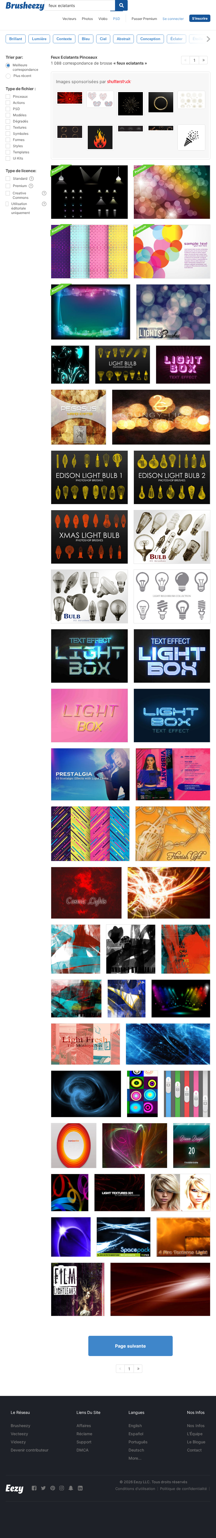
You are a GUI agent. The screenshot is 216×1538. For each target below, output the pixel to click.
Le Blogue (196, 1441)
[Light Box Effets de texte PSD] (183, 364)
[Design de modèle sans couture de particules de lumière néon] (89, 252)
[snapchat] (70, 1488)
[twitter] (43, 1488)
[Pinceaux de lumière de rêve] (191, 1145)
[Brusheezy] (25, 6)
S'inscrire (200, 18)
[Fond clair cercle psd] (172, 252)
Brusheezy (20, 1425)
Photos (87, 19)
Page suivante (130, 1346)
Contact (194, 1450)
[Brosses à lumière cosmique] (134, 1145)
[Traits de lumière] (75, 949)
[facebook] (34, 1488)
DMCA (82, 1450)
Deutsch (136, 1450)
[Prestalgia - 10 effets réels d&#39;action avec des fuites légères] (90, 774)
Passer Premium (144, 19)
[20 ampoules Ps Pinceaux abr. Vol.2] (89, 596)
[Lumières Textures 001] (119, 1192)
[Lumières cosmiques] (86, 893)
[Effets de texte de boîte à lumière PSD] (89, 656)
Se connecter (173, 19)
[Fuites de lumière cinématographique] (78, 1289)
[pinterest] (52, 1488)
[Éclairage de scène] (180, 998)
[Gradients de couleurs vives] (142, 1093)
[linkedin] (80, 1488)
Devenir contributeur (29, 1450)
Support (83, 1441)
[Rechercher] (121, 5)
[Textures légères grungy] (161, 417)
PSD (116, 19)
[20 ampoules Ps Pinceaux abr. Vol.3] (172, 537)
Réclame (84, 1433)
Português (138, 1441)
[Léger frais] (85, 1044)
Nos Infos (196, 1425)
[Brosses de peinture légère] (70, 1192)
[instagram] (61, 1488)
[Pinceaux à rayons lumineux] (71, 1237)
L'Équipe (194, 1433)
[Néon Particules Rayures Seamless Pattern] (90, 833)
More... (135, 1458)
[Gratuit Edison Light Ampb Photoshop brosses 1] (89, 477)
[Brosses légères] (173, 312)
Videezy (18, 1441)
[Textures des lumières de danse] (78, 417)
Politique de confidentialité (183, 1488)
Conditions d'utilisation (135, 1488)
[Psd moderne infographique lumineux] (187, 1093)
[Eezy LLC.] (14, 1488)
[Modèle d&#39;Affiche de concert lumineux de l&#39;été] (173, 774)
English (135, 1425)
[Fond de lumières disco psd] (172, 192)
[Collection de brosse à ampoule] (172, 596)
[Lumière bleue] (168, 1044)
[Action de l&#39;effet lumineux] (180, 1192)
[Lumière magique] (86, 1093)
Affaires (83, 1425)
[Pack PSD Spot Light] (89, 192)
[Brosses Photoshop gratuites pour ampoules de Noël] (89, 537)
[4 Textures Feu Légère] (183, 1237)
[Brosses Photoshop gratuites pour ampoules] (122, 364)
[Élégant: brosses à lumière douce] (160, 1289)
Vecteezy (19, 1433)
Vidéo (102, 19)
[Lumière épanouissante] (172, 833)
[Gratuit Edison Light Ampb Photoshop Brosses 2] (172, 477)
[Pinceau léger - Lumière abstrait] (70, 364)
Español (136, 1433)
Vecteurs (69, 19)
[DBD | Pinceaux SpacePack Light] (123, 1237)
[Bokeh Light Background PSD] (90, 312)
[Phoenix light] (168, 893)
